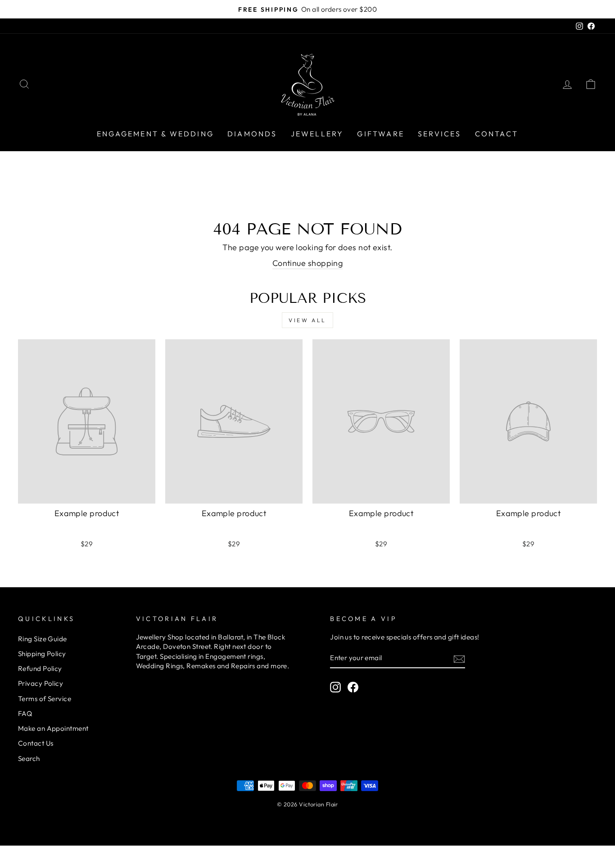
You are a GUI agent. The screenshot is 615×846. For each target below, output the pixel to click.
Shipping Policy (42, 653)
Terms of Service (44, 698)
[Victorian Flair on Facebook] (353, 687)
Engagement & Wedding (155, 133)
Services (439, 133)
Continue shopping (307, 263)
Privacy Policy (40, 683)
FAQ (25, 713)
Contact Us (36, 743)
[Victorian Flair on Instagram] (335, 687)
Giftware (380, 133)
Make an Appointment (53, 728)
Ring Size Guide (42, 638)
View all (307, 320)
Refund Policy (40, 668)
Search (29, 758)
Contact (496, 133)
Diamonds (252, 133)
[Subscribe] (459, 658)
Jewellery (317, 133)
